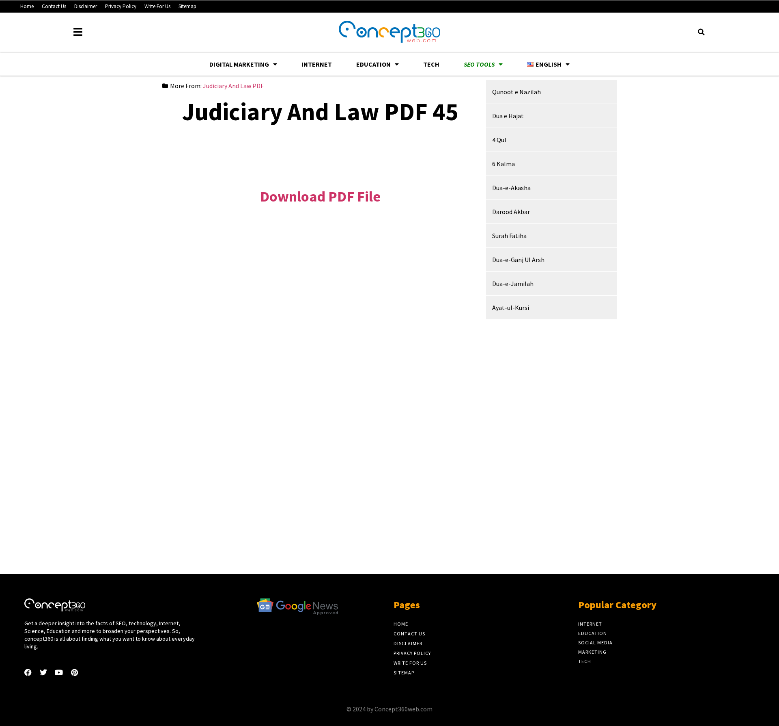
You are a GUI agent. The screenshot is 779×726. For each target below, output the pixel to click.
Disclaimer (85, 6)
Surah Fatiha (509, 236)
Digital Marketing (239, 64)
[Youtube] (58, 672)
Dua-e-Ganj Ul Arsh (518, 260)
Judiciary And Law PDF (233, 86)
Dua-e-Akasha (511, 188)
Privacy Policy (120, 6)
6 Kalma (503, 164)
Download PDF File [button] (320, 196)
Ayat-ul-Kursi (510, 307)
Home (27, 6)
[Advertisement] (320, 150)
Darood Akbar (511, 212)
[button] (701, 32)
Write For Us (157, 6)
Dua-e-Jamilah (513, 284)
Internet (316, 64)
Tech (431, 64)
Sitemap (187, 6)
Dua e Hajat (508, 116)
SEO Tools (479, 64)
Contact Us (54, 6)
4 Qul (499, 140)
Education (373, 64)
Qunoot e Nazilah (516, 92)
